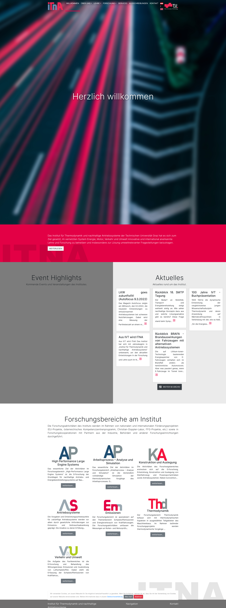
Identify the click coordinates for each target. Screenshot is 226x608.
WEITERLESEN (55, 248)
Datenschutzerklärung (115, 597)
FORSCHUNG (109, 3)
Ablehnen (138, 597)
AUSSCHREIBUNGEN (138, 3)
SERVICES (122, 3)
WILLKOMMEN (72, 3)
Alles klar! (128, 597)
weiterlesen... (68, 485)
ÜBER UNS (85, 3)
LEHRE (97, 3)
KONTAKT (154, 3)
